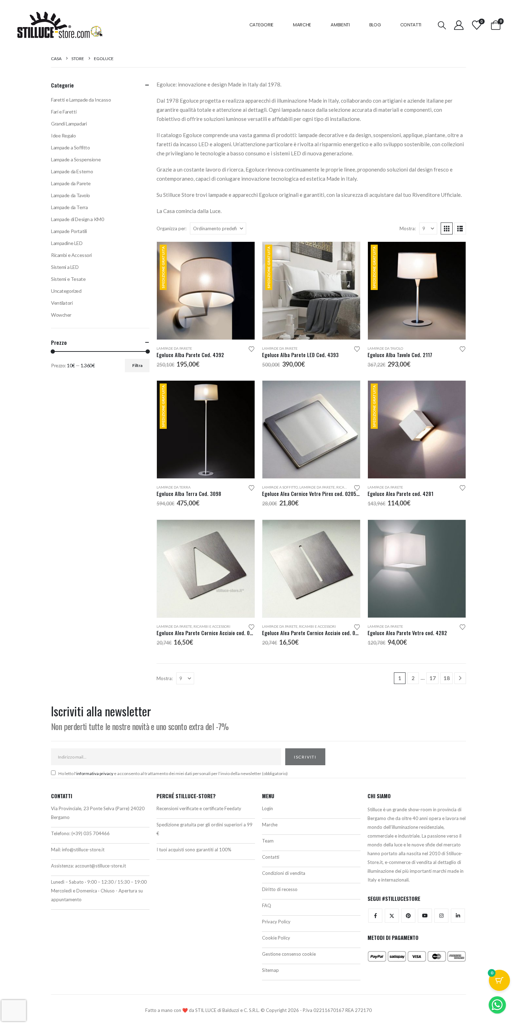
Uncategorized (66, 291)
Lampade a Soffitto (280, 487)
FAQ (266, 905)
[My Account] (459, 25)
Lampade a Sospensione (76, 159)
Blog (375, 24)
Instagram (441, 916)
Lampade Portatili (69, 231)
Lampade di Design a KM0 (77, 219)
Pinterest (408, 916)
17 (432, 678)
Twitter (392, 916)
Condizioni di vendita (283, 873)
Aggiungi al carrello (243, 253)
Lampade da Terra (174, 487)
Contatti (411, 24)
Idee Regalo (63, 135)
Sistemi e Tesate (68, 279)
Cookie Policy (276, 938)
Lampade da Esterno (72, 171)
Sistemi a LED (65, 267)
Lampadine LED (67, 243)
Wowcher (61, 315)
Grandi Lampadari (69, 124)
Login (267, 808)
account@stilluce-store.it (100, 866)
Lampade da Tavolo (385, 348)
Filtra (137, 365)
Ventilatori (61, 303)
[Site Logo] (59, 25)
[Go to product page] (311, 429)
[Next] (460, 678)
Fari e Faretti (63, 112)
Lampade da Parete (174, 348)
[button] (442, 25)
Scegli (348, 392)
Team (268, 841)
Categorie (261, 24)
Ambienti (340, 24)
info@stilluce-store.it (83, 849)
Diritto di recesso (280, 889)
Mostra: (408, 228)
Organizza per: (171, 228)
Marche (302, 24)
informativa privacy (94, 773)
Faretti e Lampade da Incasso (81, 100)
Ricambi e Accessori (211, 626)
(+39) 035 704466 (90, 833)
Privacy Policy (276, 921)
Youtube (425, 916)
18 (446, 678)
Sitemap (270, 970)
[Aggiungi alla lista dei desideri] (251, 348)
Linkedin (458, 916)
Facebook (375, 916)
